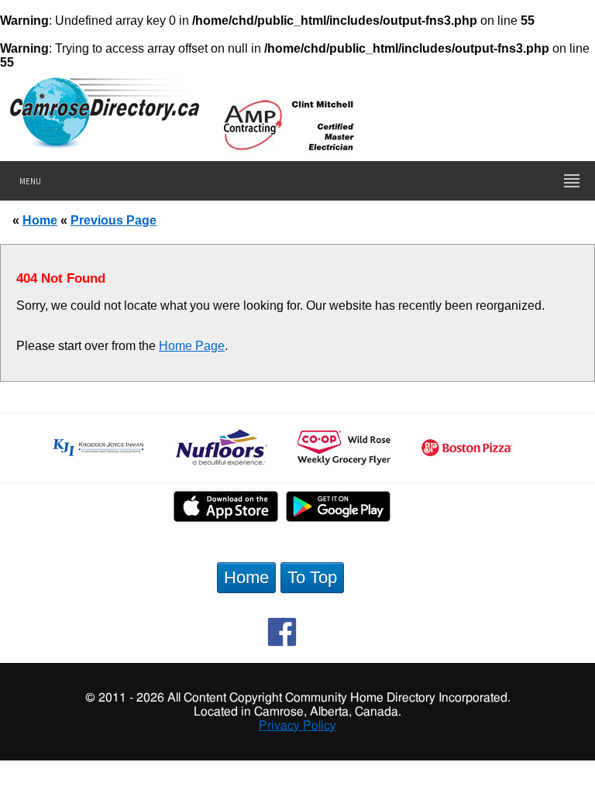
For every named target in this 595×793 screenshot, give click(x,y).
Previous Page (113, 220)
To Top (312, 577)
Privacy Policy (297, 725)
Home (39, 220)
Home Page (192, 345)
